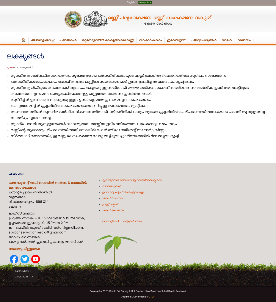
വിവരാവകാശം (152, 41)
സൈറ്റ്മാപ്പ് (110, 221)
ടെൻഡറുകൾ (111, 186)
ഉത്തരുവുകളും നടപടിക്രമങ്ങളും (123, 192)
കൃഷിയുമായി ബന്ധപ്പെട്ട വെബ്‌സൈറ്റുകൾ (132, 180)
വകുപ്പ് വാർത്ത (112, 198)
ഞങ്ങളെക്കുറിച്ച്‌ (44, 41)
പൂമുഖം (10, 67)
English (131, 2)
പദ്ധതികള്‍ (69, 41)
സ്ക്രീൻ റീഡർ (133, 221)
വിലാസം (244, 40)
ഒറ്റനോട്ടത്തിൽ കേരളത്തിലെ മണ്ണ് (109, 41)
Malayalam (145, 2)
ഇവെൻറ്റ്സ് (176, 40)
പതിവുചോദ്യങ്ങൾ (203, 40)
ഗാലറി (227, 40)
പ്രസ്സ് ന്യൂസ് (110, 204)
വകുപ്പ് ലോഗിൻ (113, 210)
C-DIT (152, 297)
